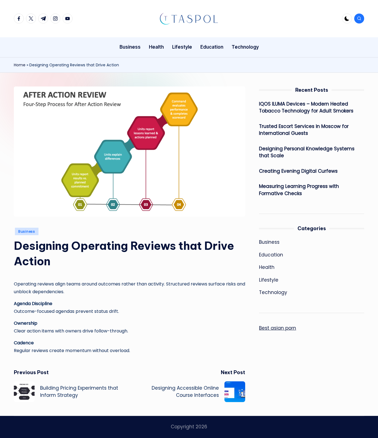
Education (271, 254)
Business (26, 231)
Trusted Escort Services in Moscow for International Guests (304, 130)
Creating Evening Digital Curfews (298, 171)
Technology (273, 292)
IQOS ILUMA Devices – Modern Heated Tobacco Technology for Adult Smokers (306, 107)
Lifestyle (268, 280)
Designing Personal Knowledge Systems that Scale (306, 152)
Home (19, 65)
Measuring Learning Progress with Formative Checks (299, 190)
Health (267, 267)
